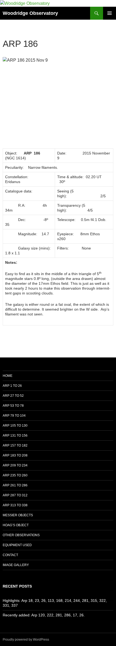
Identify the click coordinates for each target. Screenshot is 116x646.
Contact (10, 555)
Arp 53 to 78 (13, 406)
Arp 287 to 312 (15, 495)
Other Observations (21, 535)
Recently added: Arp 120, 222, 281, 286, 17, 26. (44, 615)
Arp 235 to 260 (15, 475)
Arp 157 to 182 (15, 445)
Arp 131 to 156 (15, 435)
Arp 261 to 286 (15, 485)
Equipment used (17, 545)
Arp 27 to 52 (13, 396)
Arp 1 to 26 (12, 386)
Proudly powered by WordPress (26, 639)
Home (7, 376)
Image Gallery (16, 565)
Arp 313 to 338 (15, 505)
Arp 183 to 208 (15, 455)
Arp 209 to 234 (15, 465)
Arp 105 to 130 (15, 425)
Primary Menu (109, 13)
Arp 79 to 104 (14, 415)
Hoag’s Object (16, 525)
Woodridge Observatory (30, 13)
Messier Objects (18, 515)
